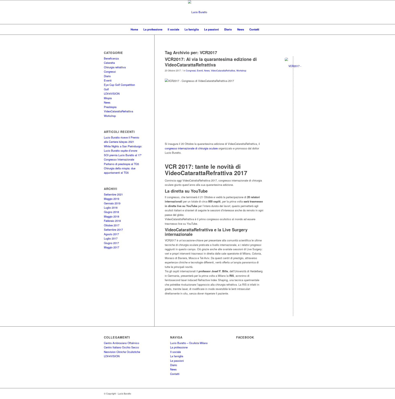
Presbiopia (110, 107)
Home (134, 29)
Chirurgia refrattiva (115, 67)
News (240, 29)
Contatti (254, 29)
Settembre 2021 (113, 194)
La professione (152, 29)
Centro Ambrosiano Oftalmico (121, 343)
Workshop (241, 70)
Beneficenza (111, 58)
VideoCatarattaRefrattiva (223, 70)
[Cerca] (264, 29)
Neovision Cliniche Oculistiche (122, 352)
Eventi (200, 70)
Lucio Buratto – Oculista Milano (189, 343)
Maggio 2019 (111, 199)
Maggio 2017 (111, 247)
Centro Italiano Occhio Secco (121, 347)
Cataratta (109, 63)
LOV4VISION (112, 93)
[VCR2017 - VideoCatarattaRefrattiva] (293, 66)
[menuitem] (264, 29)
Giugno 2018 (111, 212)
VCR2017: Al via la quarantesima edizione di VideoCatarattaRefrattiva (211, 62)
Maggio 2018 (111, 216)
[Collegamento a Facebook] (384, 12)
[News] (197, 12)
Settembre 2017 (113, 229)
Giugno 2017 (111, 243)
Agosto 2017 (111, 234)
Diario (228, 29)
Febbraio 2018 (112, 221)
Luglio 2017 (110, 238)
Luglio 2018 (110, 207)
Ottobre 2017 (111, 225)
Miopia (108, 98)
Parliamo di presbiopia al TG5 (121, 164)
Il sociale (173, 29)
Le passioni (211, 29)
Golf (106, 89)
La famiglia (192, 29)
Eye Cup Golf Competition (119, 85)
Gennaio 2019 (112, 203)
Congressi (191, 70)
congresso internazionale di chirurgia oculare (191, 148)
